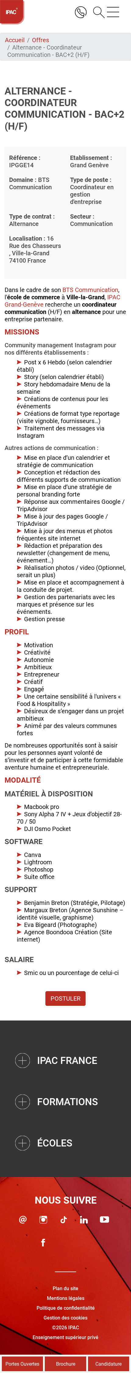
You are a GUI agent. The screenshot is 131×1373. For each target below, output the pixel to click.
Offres (40, 40)
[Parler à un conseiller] (81, 12)
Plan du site (65, 1288)
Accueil (15, 40)
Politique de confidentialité (66, 1308)
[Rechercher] (97, 12)
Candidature (108, 1364)
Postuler (65, 998)
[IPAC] (12, 12)
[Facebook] (43, 1242)
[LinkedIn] (84, 1220)
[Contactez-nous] (22, 1220)
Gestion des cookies (65, 1318)
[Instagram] (43, 1220)
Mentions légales (65, 1298)
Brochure (65, 1364)
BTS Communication (90, 289)
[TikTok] (63, 1220)
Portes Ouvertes (22, 1364)
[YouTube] (104, 1220)
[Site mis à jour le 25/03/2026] (84, 1242)
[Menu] (113, 12)
